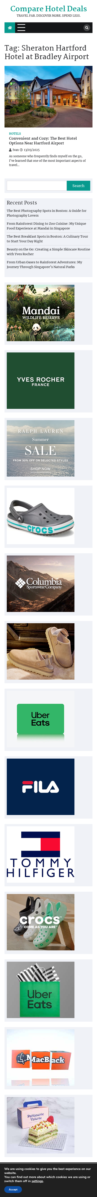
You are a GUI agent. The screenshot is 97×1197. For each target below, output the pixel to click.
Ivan (16, 150)
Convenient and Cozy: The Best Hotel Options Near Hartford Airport (43, 141)
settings (37, 1181)
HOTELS (15, 133)
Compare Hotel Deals (48, 9)
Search (78, 185)
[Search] (86, 27)
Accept (13, 1189)
